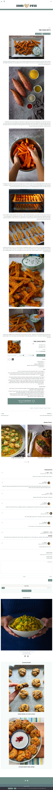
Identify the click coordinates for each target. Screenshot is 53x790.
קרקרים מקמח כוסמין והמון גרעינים (46, 414)
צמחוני (31, 408)
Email (24, 576)
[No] (51, 788)
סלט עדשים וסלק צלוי (4, 414)
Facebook (21, 355)
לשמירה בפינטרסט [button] (11, 355)
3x (8, 359)
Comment (49, 561)
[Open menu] (1, 1)
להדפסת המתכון (38, 33)
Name (50, 576)
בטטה (49, 408)
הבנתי (15, 788)
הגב (2, 472)
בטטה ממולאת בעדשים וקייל (44, 457)
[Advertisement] (26, 18)
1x (12, 359)
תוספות (49, 27)
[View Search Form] (4, 1)
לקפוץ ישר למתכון (46, 33)
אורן (48, 512)
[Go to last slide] (50, 443)
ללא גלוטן (41, 408)
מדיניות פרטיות (26, 786)
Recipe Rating (49, 556)
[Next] (3, 443)
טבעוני (45, 408)
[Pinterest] (25, 781)
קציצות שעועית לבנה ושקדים (17, 457)
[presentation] (40, 441)
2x (10, 359)
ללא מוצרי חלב (36, 408)
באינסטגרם (21, 401)
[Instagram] (27, 781)
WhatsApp (31, 355)
